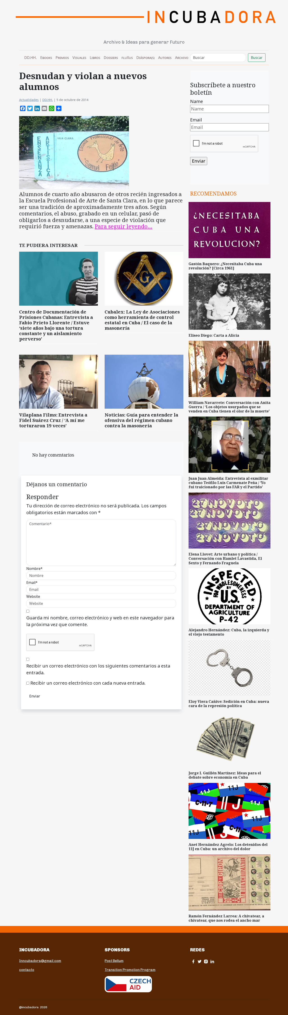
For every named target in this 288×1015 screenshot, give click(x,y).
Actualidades (29, 100)
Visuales (79, 57)
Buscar (257, 57)
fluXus (127, 57)
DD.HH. (30, 57)
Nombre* (34, 568)
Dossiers (111, 57)
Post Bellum (114, 961)
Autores (164, 57)
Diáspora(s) (145, 57)
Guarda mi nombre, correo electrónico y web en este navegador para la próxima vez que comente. (100, 621)
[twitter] (199, 961)
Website (33, 596)
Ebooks (46, 57)
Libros (95, 57)
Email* (32, 582)
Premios (62, 57)
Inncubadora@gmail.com (40, 961)
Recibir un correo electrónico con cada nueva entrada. (88, 683)
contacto (26, 970)
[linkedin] (212, 961)
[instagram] (206, 961)
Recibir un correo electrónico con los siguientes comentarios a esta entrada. (98, 669)
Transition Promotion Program (130, 970)
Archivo (181, 57)
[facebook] (193, 961)
